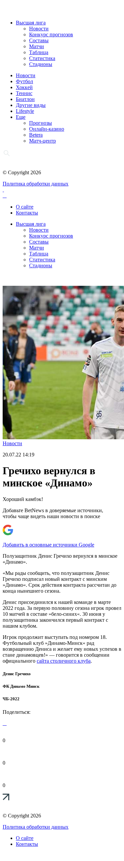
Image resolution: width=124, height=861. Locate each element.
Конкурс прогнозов (51, 34)
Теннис (24, 93)
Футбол (24, 81)
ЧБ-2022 (11, 698)
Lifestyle (25, 111)
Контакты (27, 212)
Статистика (42, 58)
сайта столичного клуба (64, 661)
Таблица (38, 52)
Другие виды (31, 105)
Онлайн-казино (46, 129)
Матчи (36, 46)
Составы (39, 40)
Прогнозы (40, 123)
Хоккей (24, 87)
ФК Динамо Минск (21, 686)
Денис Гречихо (17, 673)
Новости (39, 28)
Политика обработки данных (35, 183)
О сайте (24, 207)
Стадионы (40, 64)
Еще (20, 117)
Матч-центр (42, 141)
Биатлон (25, 99)
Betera (36, 135)
